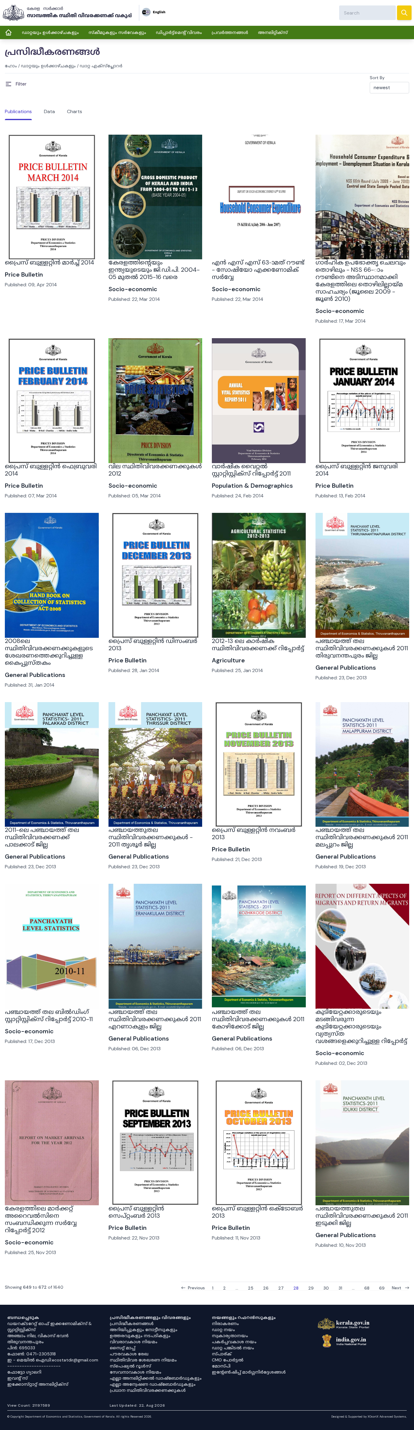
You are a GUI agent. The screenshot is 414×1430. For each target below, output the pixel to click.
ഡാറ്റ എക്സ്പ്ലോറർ (101, 66)
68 (366, 1287)
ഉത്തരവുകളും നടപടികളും (140, 1335)
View (51, 243)
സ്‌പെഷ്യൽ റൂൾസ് (130, 1366)
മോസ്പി (221, 1366)
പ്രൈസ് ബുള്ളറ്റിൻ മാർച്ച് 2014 (49, 262)
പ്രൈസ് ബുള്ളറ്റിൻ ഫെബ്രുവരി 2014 (51, 469)
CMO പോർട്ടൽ (227, 1360)
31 (340, 1287)
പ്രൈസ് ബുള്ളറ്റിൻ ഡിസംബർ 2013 (153, 644)
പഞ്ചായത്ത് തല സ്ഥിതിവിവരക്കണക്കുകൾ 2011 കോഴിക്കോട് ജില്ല (258, 1019)
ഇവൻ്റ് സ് (17, 1378)
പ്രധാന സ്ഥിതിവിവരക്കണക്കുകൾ (148, 1390)
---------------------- (34, 1366)
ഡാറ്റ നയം (223, 1329)
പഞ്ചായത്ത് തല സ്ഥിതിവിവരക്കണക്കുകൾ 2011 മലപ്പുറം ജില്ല (362, 837)
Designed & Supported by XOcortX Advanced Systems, (369, 1416)
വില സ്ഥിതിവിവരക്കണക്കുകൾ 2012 (155, 469)
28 (296, 1287)
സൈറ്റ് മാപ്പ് (122, 1348)
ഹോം (11, 66)
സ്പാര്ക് (222, 1354)
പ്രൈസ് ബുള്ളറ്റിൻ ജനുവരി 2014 (357, 469)
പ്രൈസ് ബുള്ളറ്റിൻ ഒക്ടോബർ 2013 (257, 1212)
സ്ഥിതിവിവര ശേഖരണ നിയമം (143, 1360)
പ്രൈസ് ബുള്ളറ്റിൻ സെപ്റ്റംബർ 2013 (136, 1212)
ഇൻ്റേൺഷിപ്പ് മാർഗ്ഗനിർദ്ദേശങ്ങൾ (249, 1372)
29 (311, 1287)
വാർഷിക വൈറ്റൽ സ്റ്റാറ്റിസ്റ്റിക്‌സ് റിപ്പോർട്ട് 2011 (251, 469)
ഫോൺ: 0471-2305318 (31, 1354)
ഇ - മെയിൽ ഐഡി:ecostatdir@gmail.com (52, 1360)
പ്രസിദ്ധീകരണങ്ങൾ (132, 1323)
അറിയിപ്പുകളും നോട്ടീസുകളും (143, 1329)
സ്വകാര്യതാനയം (230, 1335)
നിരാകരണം (225, 1323)
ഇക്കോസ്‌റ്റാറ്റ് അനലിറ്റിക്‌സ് (37, 1384)
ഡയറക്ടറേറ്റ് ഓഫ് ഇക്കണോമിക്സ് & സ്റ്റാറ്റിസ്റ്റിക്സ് (49, 1326)
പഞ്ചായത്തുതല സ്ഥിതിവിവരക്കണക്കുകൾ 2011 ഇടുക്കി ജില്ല (362, 1215)
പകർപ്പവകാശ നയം (234, 1341)
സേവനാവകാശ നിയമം (135, 1372)
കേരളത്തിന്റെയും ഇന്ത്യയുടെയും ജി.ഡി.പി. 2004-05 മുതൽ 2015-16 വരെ (154, 269)
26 (266, 1287)
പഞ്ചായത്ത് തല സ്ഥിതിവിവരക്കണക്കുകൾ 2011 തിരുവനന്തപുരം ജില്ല (362, 648)
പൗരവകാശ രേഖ (129, 1354)
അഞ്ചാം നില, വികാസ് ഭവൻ (37, 1335)
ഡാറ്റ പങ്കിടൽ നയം (233, 1348)
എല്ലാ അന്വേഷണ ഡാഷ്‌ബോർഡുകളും (152, 1384)
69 (382, 1287)
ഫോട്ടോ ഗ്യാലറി (24, 1372)
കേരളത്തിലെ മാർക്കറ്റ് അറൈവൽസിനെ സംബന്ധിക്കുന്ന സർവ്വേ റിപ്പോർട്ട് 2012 (41, 1219)
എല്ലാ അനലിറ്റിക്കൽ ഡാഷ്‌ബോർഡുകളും (156, 1378)
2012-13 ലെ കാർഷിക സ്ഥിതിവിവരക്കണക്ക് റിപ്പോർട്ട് (258, 644)
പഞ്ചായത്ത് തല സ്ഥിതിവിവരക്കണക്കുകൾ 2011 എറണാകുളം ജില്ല (155, 1019)
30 (326, 1287)
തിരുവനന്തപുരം (25, 1341)
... (236, 1287)
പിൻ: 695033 (21, 1348)
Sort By (377, 77)
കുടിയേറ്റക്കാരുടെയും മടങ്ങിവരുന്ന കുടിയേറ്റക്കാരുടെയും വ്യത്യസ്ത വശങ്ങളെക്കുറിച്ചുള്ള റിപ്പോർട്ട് (361, 1026)
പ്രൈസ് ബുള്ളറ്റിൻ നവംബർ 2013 (253, 833)
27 (281, 1287)
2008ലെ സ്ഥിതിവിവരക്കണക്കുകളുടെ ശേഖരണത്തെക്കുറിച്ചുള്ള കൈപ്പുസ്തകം (49, 652)
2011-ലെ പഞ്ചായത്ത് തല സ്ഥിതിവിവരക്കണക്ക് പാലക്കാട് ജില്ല (42, 837)
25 (250, 1287)
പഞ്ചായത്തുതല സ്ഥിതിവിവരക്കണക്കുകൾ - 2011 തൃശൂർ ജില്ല (151, 837)
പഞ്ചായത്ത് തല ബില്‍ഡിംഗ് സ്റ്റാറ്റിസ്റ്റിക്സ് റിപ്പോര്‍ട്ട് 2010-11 (49, 1015)
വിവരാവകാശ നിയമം (133, 1341)
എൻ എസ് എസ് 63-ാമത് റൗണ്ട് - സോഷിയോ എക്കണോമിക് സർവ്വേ (258, 269)
